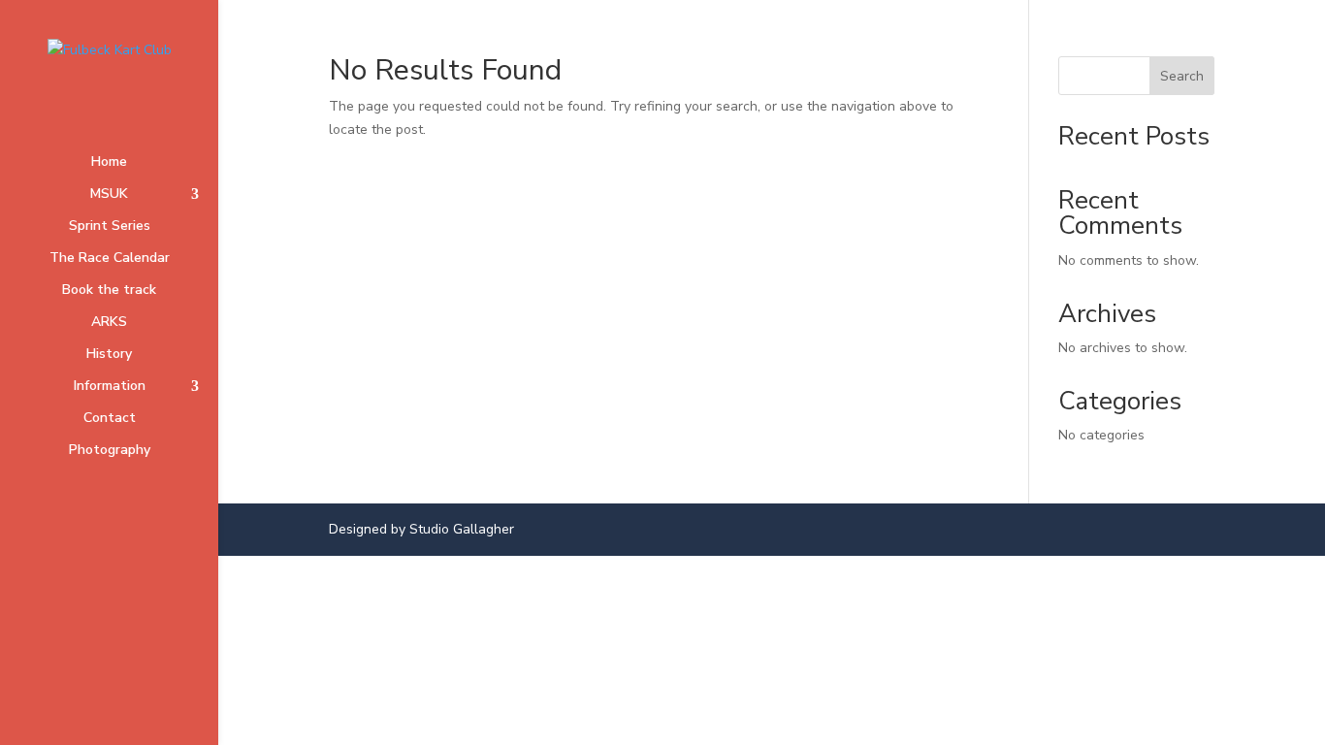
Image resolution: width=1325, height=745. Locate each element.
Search (1182, 76)
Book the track (109, 291)
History (109, 355)
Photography (109, 451)
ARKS (109, 323)
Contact (109, 419)
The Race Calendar (109, 259)
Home (109, 163)
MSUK (109, 195)
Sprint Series (109, 227)
